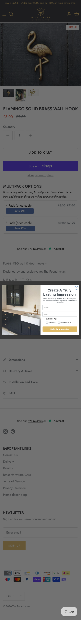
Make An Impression (59, 329)
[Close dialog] (76, 288)
